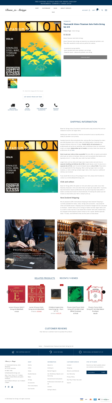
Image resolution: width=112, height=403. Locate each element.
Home (40, 346)
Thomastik (67, 21)
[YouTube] (12, 387)
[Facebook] (5, 387)
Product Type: (67, 31)
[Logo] (17, 10)
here (73, 150)
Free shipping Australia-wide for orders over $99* (56, 2)
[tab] (44, 278)
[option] (33, 49)
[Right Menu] (106, 10)
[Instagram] (8, 387)
